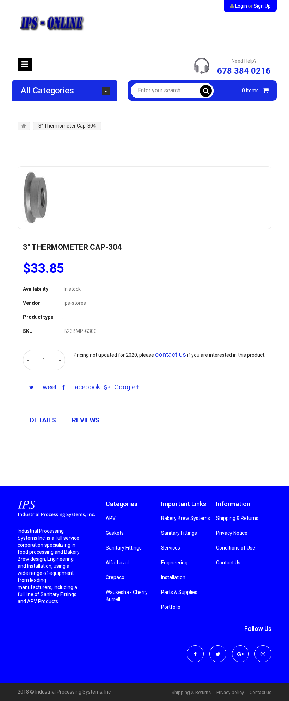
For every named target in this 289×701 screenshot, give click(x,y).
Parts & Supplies (179, 592)
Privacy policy (230, 692)
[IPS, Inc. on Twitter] (218, 649)
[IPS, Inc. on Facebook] (195, 649)
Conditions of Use (235, 548)
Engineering (174, 562)
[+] (60, 360)
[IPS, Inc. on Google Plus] (240, 649)
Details (43, 420)
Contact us (260, 692)
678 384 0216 (244, 71)
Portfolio (170, 607)
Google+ (125, 387)
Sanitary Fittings (124, 548)
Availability (35, 289)
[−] (28, 360)
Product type (38, 317)
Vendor (31, 303)
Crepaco (115, 577)
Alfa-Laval (117, 562)
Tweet (47, 387)
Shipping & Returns (237, 518)
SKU (28, 331)
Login (241, 6)
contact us (170, 354)
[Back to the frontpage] (23, 126)
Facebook (84, 387)
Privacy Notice (231, 533)
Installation (173, 577)
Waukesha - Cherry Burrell (127, 595)
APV (111, 518)
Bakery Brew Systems (185, 518)
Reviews (86, 420)
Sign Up (262, 6)
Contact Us (228, 562)
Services (170, 548)
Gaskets (115, 533)
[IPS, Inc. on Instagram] (263, 649)
